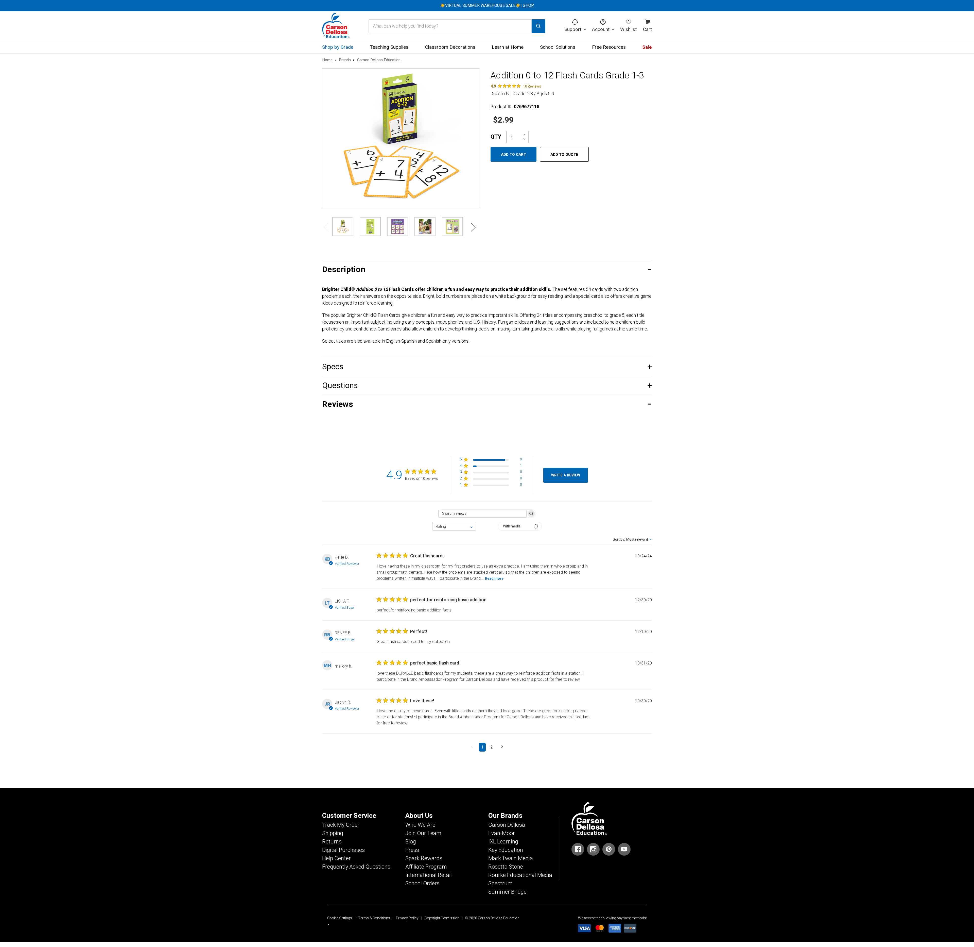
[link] (516, 86)
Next (473, 227)
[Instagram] (593, 849)
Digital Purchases (343, 850)
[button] (487, 269)
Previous (326, 227)
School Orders (422, 883)
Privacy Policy (407, 918)
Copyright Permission (442, 918)
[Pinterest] (608, 849)
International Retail (428, 875)
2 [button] (492, 747)
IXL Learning (503, 842)
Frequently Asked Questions (356, 867)
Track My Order (340, 825)
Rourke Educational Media (520, 875)
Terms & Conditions (374, 918)
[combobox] (454, 526)
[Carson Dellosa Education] (336, 26)
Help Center (336, 858)
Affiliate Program (426, 867)
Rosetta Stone (505, 867)
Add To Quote (564, 154)
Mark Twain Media (510, 858)
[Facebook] (577, 849)
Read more (494, 578)
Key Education (505, 850)
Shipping (332, 833)
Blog (410, 842)
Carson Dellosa (506, 825)
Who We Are (420, 825)
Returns (332, 842)
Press (412, 850)
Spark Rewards (423, 858)
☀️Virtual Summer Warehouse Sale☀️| (487, 6)
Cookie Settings (339, 918)
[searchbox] (482, 514)
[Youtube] (624, 849)
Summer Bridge (507, 892)
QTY (496, 137)
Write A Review (565, 475)
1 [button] (482, 747)
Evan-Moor (501, 833)
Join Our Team (423, 833)
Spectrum (500, 883)
